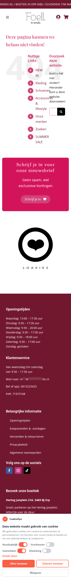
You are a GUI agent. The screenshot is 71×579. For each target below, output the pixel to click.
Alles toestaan (18, 563)
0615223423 (29, 386)
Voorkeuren (38, 544)
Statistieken (9, 551)
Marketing (35, 551)
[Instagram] (18, 470)
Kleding (41, 83)
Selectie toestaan (52, 563)
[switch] (23, 544)
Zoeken (41, 129)
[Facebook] (9, 470)
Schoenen (43, 90)
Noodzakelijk (10, 544)
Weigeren (35, 572)
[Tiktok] (27, 470)
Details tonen (10, 556)
